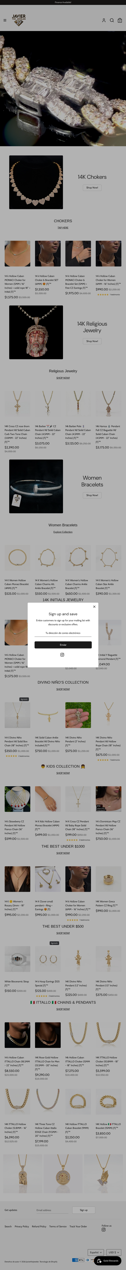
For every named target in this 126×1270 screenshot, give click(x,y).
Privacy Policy (40, 669)
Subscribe (63, 674)
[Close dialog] (94, 590)
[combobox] (37, 650)
